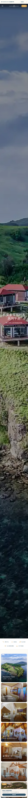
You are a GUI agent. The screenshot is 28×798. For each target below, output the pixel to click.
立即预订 (24, 5)
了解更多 (22, 1)
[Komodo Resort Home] (14, 6)
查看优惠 (14, 794)
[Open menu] (2, 6)
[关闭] (26, 2)
